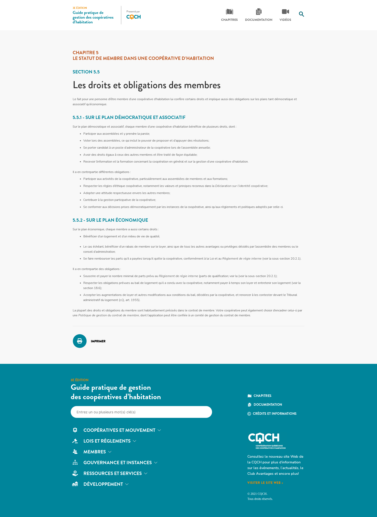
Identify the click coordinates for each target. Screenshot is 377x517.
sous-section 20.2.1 (286, 258)
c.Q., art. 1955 (129, 300)
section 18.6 (91, 288)
